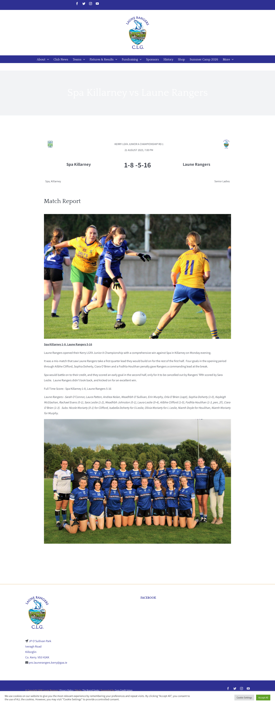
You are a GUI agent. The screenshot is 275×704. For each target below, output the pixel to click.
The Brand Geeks (90, 690)
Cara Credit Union (123, 690)
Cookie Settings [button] (244, 697)
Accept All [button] (263, 697)
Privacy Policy (66, 690)
